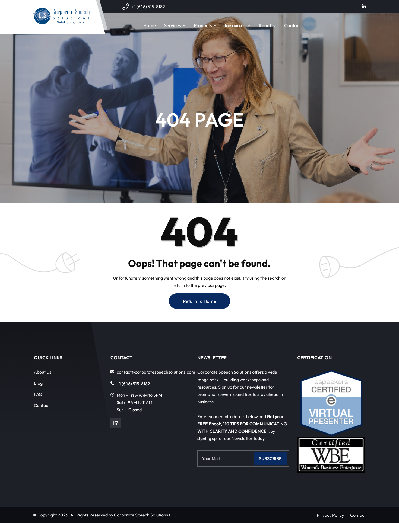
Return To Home (199, 301)
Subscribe (270, 458)
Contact (292, 25)
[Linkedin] (115, 423)
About (264, 25)
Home (149, 25)
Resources (235, 25)
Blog (38, 383)
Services (172, 25)
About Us (42, 372)
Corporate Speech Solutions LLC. (146, 515)
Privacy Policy (330, 515)
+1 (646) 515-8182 (148, 6)
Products (203, 25)
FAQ (38, 394)
